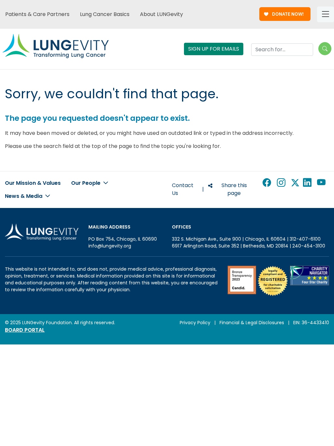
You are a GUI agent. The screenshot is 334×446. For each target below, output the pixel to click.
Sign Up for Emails (213, 49)
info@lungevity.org (109, 246)
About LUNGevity (161, 14)
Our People (86, 183)
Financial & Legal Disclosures (252, 322)
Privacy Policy (195, 322)
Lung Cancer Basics (104, 14)
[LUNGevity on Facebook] (267, 189)
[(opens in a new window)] (242, 281)
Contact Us (182, 189)
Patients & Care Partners (37, 14)
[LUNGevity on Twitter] (295, 189)
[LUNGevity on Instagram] (282, 189)
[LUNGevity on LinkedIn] (308, 189)
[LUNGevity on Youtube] (322, 189)
